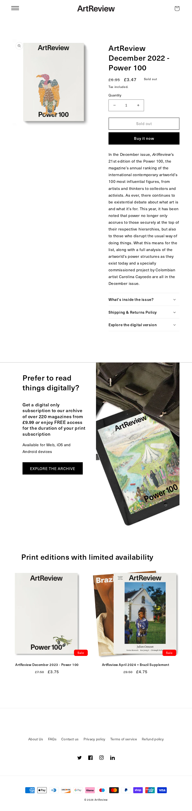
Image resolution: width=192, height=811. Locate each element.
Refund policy (153, 739)
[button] (15, 8)
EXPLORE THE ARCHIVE (52, 468)
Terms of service (123, 739)
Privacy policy (95, 739)
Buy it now (144, 138)
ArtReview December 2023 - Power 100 (47, 665)
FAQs (52, 739)
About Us (35, 739)
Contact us (69, 739)
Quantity (114, 95)
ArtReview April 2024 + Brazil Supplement (135, 665)
